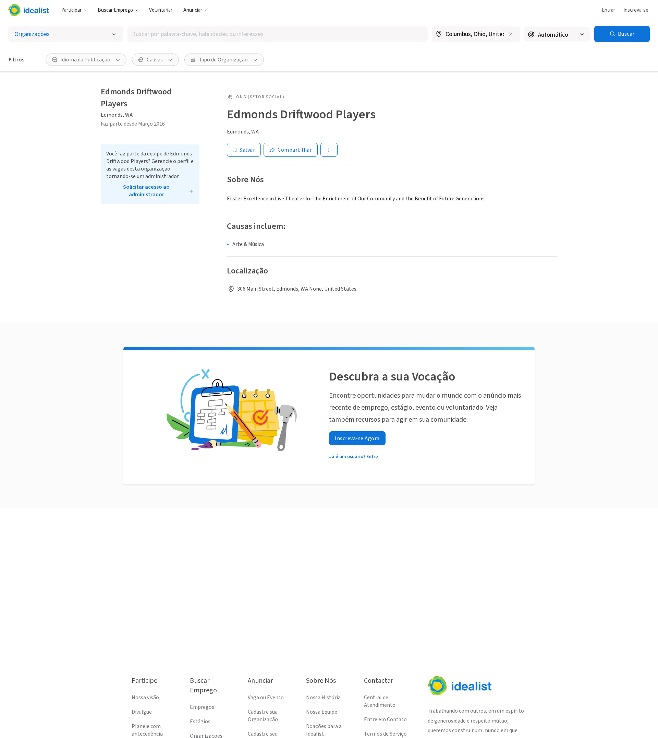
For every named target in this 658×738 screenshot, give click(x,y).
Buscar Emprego (115, 10)
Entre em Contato (385, 719)
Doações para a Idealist (324, 730)
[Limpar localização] (510, 34)
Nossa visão (145, 697)
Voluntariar (160, 10)
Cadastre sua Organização (263, 715)
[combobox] (277, 34)
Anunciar (192, 10)
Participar (71, 10)
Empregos (202, 707)
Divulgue (142, 712)
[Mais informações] (476, 34)
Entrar (608, 10)
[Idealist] (28, 10)
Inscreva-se (635, 10)
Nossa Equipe (321, 712)
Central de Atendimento (379, 701)
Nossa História (323, 697)
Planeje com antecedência (147, 730)
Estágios (200, 721)
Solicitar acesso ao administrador (146, 190)
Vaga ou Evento (266, 697)
